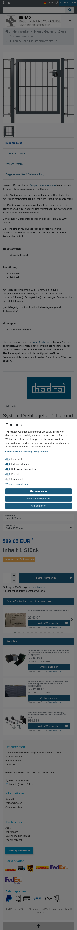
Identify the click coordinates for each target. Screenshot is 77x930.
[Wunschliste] (56, 3)
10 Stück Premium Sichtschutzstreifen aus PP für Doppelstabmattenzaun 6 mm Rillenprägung (48, 683)
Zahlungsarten (13, 807)
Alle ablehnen (38, 505)
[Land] (44, 3)
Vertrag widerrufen (19, 850)
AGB (8, 827)
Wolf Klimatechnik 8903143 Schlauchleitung (48, 610)
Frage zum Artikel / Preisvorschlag (24, 174)
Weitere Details (14, 163)
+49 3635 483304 (19, 780)
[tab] (38, 142)
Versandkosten (36, 587)
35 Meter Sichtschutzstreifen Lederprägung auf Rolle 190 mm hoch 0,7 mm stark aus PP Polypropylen (48, 652)
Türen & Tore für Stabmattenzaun (33, 41)
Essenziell (16, 459)
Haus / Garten (43, 31)
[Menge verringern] (13, 580)
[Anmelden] (3, 3)
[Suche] (69, 10)
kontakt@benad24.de (21, 784)
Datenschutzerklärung (17, 835)
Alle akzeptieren (39, 491)
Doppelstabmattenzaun (42, 185)
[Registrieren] (10, 3)
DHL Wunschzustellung (24, 469)
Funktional (17, 479)
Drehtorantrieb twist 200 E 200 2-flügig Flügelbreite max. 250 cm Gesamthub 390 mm (47, 714)
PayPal (15, 474)
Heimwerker (21, 31)
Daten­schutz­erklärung (20, 451)
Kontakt (9, 798)
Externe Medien (20, 464)
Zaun (61, 31)
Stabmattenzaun (21, 36)
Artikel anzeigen (49, 666)
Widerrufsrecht (13, 839)
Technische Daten (15, 153)
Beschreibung (14, 142)
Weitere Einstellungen (17, 484)
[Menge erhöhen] (13, 575)
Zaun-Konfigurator (42, 342)
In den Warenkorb (45, 577)
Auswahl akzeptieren (38, 498)
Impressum (11, 831)
